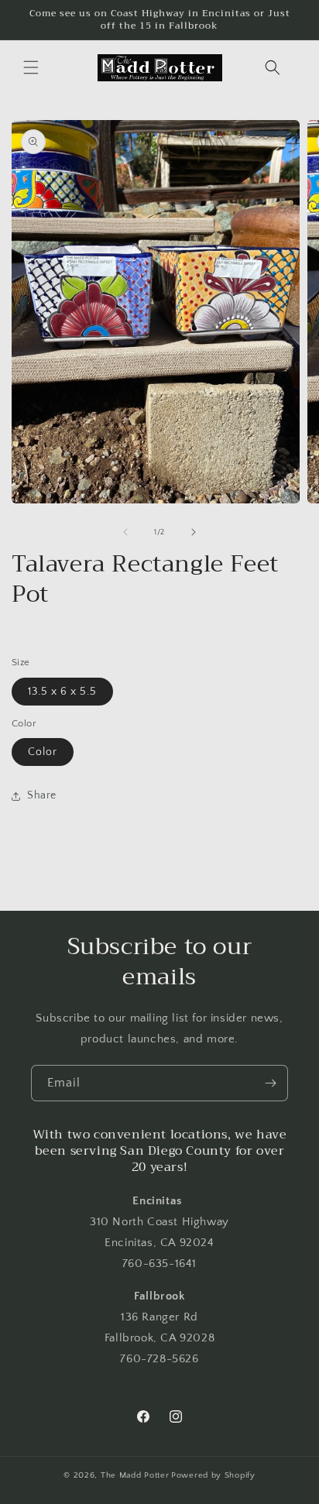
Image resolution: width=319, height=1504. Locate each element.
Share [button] (42, 795)
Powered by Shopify (213, 1475)
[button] (31, 67)
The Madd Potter (135, 1475)
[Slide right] (194, 532)
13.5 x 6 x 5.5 (62, 691)
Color (42, 752)
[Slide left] (125, 532)
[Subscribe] (270, 1083)
